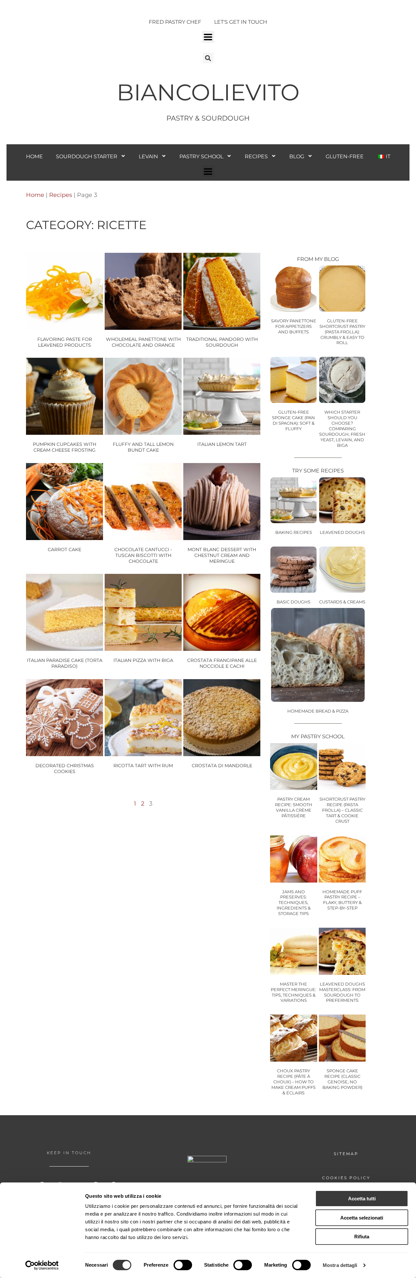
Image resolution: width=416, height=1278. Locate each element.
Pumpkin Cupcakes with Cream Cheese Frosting (64, 447)
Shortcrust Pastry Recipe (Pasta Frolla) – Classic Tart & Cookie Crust (342, 810)
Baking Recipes (293, 532)
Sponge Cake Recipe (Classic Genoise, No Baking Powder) (342, 1079)
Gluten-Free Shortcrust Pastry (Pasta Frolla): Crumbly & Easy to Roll (342, 331)
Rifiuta (361, 1236)
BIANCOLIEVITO (208, 92)
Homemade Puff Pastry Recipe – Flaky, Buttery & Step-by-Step (342, 900)
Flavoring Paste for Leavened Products (64, 342)
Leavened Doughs (342, 532)
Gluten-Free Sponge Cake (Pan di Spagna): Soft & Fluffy (293, 420)
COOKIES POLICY (346, 1177)
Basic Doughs (293, 601)
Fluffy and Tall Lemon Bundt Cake (143, 447)
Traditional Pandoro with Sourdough (222, 342)
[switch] (183, 1265)
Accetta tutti (362, 1198)
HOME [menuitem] (34, 156)
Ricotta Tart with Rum (143, 765)
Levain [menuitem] (148, 156)
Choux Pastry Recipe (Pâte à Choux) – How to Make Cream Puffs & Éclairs (293, 1081)
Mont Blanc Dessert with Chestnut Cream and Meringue (222, 555)
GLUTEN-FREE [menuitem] (345, 156)
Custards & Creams (342, 601)
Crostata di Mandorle (222, 765)
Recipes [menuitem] (256, 156)
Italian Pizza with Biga (143, 660)
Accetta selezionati (361, 1217)
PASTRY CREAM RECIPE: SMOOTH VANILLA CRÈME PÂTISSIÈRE (293, 807)
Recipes (60, 195)
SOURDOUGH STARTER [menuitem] (86, 156)
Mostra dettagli (340, 1265)
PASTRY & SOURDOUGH (208, 118)
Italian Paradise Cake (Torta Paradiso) (64, 663)
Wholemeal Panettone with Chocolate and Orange (143, 342)
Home (35, 195)
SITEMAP (346, 1153)
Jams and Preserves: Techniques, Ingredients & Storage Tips (294, 902)
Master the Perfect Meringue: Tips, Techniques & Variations (293, 992)
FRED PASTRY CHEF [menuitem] (175, 22)
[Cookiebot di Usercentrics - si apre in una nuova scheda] (42, 1265)
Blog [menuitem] (296, 156)
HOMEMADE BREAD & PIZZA (317, 711)
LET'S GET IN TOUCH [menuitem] (240, 22)
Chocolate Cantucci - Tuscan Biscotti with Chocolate (143, 555)
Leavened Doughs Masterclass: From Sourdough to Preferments (342, 992)
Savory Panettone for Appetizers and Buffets (293, 326)
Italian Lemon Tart (222, 444)
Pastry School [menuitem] (201, 156)
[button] (208, 37)
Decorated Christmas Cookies (64, 768)
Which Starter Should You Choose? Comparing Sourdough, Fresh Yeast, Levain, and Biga (342, 428)
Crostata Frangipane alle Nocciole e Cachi (222, 663)
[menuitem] (383, 156)
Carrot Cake (64, 549)
